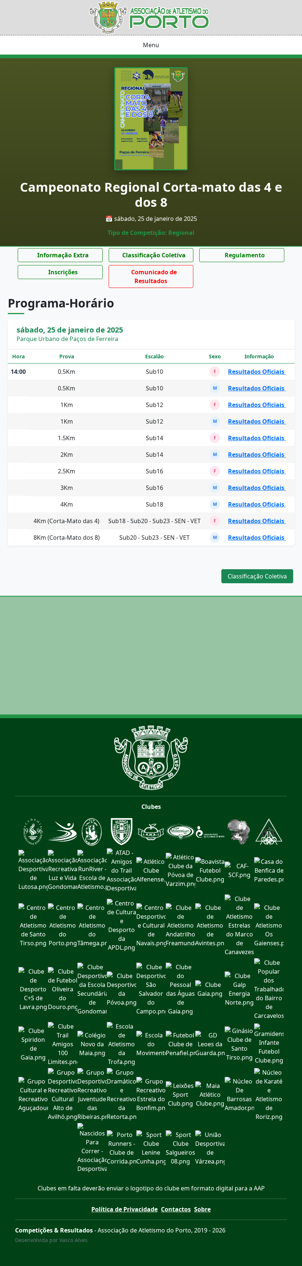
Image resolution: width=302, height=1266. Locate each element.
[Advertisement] (151, 655)
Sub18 (154, 504)
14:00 (18, 372)
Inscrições (62, 272)
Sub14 (154, 438)
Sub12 (154, 405)
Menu (151, 45)
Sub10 (154, 372)
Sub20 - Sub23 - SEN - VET (154, 537)
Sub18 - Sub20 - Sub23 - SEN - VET (154, 521)
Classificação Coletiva (153, 255)
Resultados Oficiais (257, 372)
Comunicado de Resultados (153, 276)
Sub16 (154, 471)
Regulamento (244, 255)
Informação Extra (62, 255)
